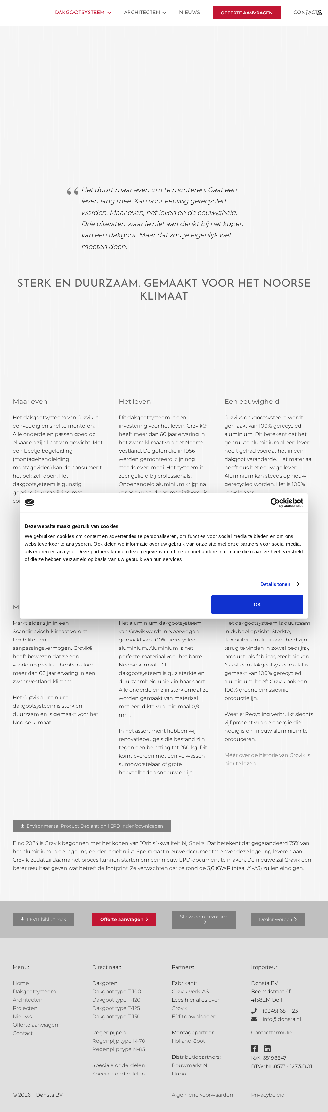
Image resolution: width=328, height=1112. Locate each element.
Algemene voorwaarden (202, 1095)
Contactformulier (272, 1033)
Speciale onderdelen (118, 1074)
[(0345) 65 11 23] (257, 1011)
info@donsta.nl (282, 1019)
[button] (109, 13)
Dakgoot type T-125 (116, 1008)
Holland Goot (188, 1041)
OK (257, 604)
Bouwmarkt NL (191, 1065)
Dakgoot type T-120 (116, 1000)
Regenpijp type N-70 (118, 1041)
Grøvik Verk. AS (190, 992)
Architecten (28, 1000)
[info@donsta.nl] (257, 1019)
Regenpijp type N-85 (118, 1049)
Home (21, 983)
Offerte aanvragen (35, 1025)
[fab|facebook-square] (254, 1048)
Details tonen (275, 584)
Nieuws (22, 1017)
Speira (197, 843)
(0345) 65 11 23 (280, 1011)
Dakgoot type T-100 (116, 992)
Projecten (25, 1008)
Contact (23, 1033)
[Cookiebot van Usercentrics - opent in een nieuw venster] (275, 502)
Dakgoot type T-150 (116, 1017)
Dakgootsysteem (34, 992)
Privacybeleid (268, 1095)
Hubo (179, 1074)
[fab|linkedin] (267, 1048)
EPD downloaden (194, 1017)
